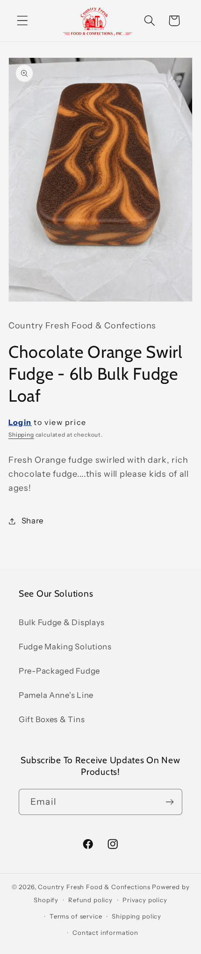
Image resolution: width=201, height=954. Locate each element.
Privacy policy (144, 900)
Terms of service (76, 916)
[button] (22, 20)
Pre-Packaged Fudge (59, 670)
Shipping (21, 434)
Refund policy (90, 900)
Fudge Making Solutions (65, 646)
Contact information (105, 932)
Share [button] (32, 520)
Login (20, 422)
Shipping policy (136, 916)
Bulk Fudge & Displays (62, 622)
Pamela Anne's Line (56, 695)
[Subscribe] (169, 802)
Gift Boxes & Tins (52, 719)
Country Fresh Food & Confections (94, 887)
